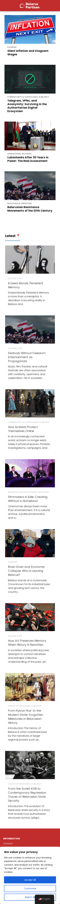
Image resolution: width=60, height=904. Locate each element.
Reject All (30, 897)
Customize (30, 888)
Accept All (30, 879)
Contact (8, 843)
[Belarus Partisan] (30, 5)
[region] (30, 875)
